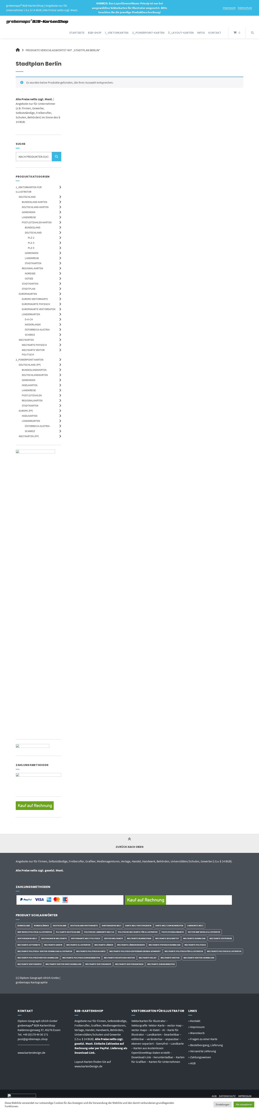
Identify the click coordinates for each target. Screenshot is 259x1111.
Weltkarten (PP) (29, 436)
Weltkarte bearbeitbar (139, 938)
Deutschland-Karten (35, 207)
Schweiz (30, 334)
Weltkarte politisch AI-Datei (90, 951)
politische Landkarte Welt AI (99, 932)
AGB (214, 1096)
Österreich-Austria (37, 329)
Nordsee (30, 273)
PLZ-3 (31, 242)
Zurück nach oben (130, 847)
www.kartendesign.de (31, 1052)
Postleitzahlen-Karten (37, 222)
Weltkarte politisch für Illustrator (184, 951)
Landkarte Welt (195, 925)
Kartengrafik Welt (111, 925)
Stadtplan (28, 288)
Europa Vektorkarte (35, 299)
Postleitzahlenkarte (173, 932)
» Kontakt (194, 1021)
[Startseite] (37, 21)
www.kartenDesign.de (88, 1066)
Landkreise (29, 217)
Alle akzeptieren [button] (244, 1104)
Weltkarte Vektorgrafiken (129, 964)
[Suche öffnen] (252, 32)
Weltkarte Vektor (170, 957)
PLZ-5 (31, 248)
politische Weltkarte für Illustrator (138, 932)
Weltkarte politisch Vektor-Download (37, 957)
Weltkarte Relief (148, 957)
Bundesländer (41, 925)
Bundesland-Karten (34, 202)
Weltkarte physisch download (165, 944)
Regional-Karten (32, 268)
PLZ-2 (31, 237)
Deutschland (27, 197)
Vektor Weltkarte (113, 938)
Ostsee (29, 278)
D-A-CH (29, 319)
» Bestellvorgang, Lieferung (205, 1045)
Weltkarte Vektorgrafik (98, 964)
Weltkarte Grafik (53, 944)
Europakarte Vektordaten (38, 309)
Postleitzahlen (32, 395)
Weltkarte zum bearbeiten (161, 964)
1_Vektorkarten (116, 33)
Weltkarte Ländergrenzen (131, 944)
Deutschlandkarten (35, 375)
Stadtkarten (33, 263)
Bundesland (32, 227)
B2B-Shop (94, 33)
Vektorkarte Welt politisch (85, 938)
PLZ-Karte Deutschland (68, 932)
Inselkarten (29, 385)
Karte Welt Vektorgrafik (138, 925)
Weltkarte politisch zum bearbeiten (81, 957)
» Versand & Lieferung (202, 1051)
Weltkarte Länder (103, 944)
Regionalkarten (32, 400)
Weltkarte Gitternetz (28, 944)
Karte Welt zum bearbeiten (169, 925)
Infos (201, 33)
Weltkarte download (194, 938)
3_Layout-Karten (181, 33)
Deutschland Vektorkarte (84, 925)
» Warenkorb (196, 1033)
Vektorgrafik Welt (27, 938)
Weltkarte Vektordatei (29, 964)
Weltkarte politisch (195, 944)
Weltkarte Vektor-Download (199, 957)
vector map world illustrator (204, 932)
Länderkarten (31, 314)
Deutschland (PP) (30, 364)
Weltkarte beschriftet (167, 938)
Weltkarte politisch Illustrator (224, 951)
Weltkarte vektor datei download (63, 964)
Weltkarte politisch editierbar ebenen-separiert (135, 951)
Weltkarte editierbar (221, 938)
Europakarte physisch (36, 304)
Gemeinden (28, 212)
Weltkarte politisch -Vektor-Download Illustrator (44, 951)
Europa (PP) (26, 410)
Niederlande (33, 324)
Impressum (229, 7)
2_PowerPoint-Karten (148, 33)
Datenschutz (245, 7)
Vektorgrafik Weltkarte (54, 938)
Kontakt (214, 33)
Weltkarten (26, 339)
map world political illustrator (34, 932)
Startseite (76, 33)
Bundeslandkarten (34, 370)
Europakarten (28, 294)
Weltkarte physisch (34, 345)
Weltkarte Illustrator (78, 944)
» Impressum (196, 1027)
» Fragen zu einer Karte (202, 1039)
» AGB (191, 1063)
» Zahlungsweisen (199, 1057)
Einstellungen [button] (222, 1104)
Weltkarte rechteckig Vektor (119, 957)
